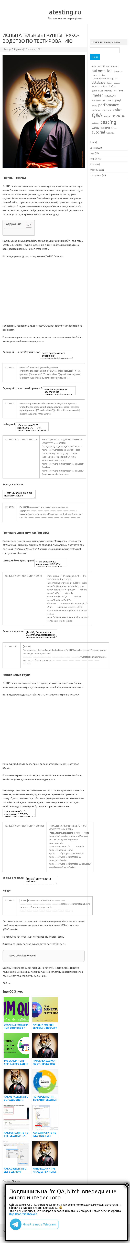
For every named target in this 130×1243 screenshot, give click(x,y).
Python (93, 159)
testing (108, 122)
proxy (104, 110)
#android (21, 1214)
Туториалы (96, 175)
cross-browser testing (103, 78)
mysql (116, 100)
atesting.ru (65, 11)
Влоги (93, 164)
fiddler (104, 86)
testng (95, 127)
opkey (94, 106)
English (93, 148)
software (95, 123)
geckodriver (97, 91)
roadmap (107, 116)
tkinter (114, 128)
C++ (92, 142)
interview (108, 91)
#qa (11, 1214)
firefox (112, 86)
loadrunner (96, 101)
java (121, 90)
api (107, 66)
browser (118, 71)
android (101, 66)
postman (96, 110)
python (117, 109)
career (94, 75)
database (98, 82)
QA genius (17, 49)
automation (102, 71)
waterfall (110, 133)
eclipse (117, 83)
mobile (106, 100)
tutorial (98, 132)
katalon (110, 95)
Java (92, 153)
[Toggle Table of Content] (27, 225)
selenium (118, 116)
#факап (32, 1214)
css (116, 79)
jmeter (97, 95)
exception (96, 86)
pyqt (109, 110)
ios (115, 91)
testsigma (105, 128)
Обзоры (16, 1181)
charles (102, 75)
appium (114, 66)
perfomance (108, 105)
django (109, 83)
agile (94, 66)
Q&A (97, 115)
